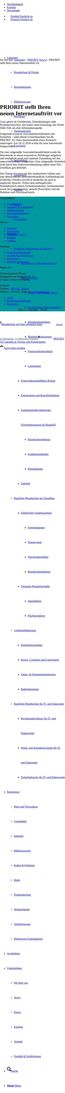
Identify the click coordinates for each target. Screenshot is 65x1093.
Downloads (13, 10)
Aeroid (59, 324)
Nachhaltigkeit (15, 4)
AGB (10, 297)
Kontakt (11, 7)
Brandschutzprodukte (18, 252)
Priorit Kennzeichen (18, 261)
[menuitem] (36, 4)
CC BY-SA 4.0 (6, 339)
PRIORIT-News (16, 234)
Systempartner (15, 203)
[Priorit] (26, 40)
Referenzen (13, 258)
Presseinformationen (18, 213)
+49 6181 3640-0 (19, 288)
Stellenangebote (15, 210)
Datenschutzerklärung (19, 300)
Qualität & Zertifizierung (20, 255)
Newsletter (13, 216)
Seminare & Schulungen (20, 207)
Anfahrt (11, 240)
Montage (12, 228)
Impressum (13, 303)
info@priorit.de (40, 291)
